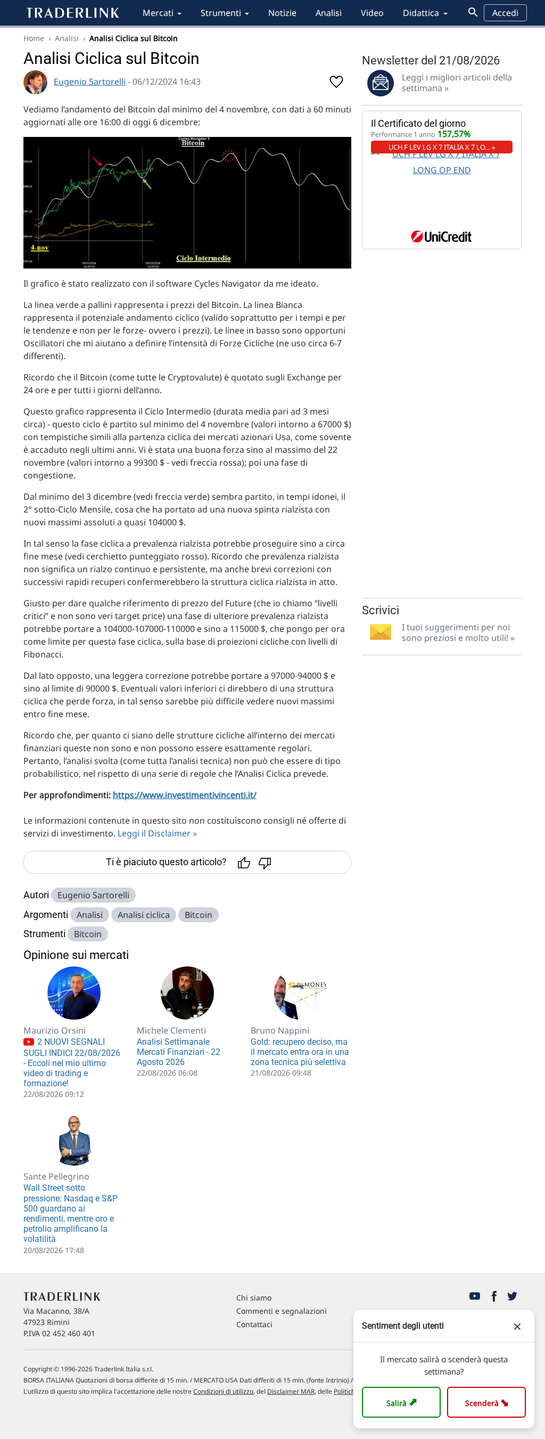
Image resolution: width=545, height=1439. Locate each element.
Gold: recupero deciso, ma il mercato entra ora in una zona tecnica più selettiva (300, 1052)
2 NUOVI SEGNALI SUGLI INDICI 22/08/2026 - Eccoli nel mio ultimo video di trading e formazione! (71, 1062)
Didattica (421, 13)
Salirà (403, 1402)
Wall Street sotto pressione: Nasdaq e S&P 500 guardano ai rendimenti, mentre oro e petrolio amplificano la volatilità (70, 1213)
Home (33, 38)
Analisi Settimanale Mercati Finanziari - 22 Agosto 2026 (178, 1052)
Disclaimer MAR (291, 1391)
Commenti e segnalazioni (281, 1311)
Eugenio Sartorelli (90, 81)
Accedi (505, 13)
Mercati (158, 13)
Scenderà (489, 1402)
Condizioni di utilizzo (223, 1391)
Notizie (282, 13)
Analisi (329, 13)
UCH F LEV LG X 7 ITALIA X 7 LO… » (442, 147)
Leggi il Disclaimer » (157, 833)
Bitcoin (198, 915)
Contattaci (254, 1324)
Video (372, 13)
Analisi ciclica (144, 915)
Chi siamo (253, 1297)
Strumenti (221, 13)
